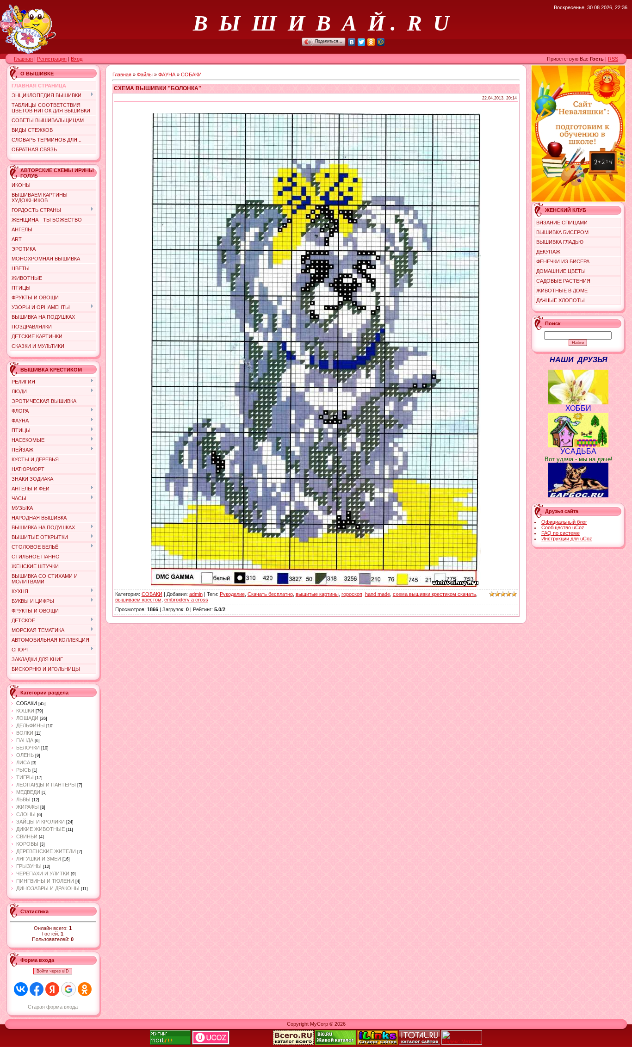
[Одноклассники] (371, 42)
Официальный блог (564, 522)
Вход (76, 59)
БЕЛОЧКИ (28, 747)
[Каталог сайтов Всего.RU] (293, 1043)
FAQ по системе (560, 533)
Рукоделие (232, 594)
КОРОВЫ (27, 844)
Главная (23, 59)
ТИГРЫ (25, 777)
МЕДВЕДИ (28, 792)
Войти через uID (53, 971)
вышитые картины (317, 594)
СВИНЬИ (26, 836)
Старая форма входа (53, 1007)
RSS (613, 59)
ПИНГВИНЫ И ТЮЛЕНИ (45, 881)
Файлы (145, 74)
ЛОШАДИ (27, 718)
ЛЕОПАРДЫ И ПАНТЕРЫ (46, 784)
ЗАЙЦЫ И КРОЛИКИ (40, 821)
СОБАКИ (26, 703)
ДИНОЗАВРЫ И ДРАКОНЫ (48, 888)
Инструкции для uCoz (566, 538)
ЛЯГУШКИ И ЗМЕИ (38, 858)
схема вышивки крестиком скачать (434, 594)
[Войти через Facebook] (36, 989)
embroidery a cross (186, 599)
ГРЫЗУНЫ (29, 866)
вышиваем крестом (138, 599)
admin (196, 594)
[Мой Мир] (381, 42)
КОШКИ (25, 710)
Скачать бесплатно (270, 594)
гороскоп (351, 594)
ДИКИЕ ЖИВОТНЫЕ (40, 829)
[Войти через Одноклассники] (85, 989)
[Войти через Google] (68, 989)
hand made (377, 594)
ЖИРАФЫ (27, 807)
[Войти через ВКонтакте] (21, 989)
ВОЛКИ (24, 733)
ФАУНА (166, 74)
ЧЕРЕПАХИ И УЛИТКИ (42, 873)
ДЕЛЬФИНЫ (30, 725)
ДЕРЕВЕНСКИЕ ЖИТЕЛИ (46, 851)
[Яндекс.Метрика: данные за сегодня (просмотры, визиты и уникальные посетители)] (461, 1037)
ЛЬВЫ (23, 799)
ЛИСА (23, 762)
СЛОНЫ (26, 814)
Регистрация (52, 59)
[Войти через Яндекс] (52, 989)
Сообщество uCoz (562, 527)
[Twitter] (361, 42)
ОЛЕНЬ (25, 755)
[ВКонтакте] (352, 42)
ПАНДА (24, 740)
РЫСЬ (23, 770)
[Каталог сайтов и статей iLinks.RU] (377, 1043)
